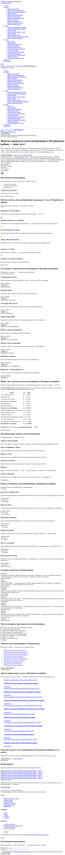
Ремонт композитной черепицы (16, 29)
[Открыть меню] (36, 66)
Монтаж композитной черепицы (16, 12)
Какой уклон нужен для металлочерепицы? (14, 633)
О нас (5, 813)
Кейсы (6, 814)
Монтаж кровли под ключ (11, 798)
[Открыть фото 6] (21, 778)
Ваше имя (3, 848)
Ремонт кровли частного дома (16, 32)
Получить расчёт (30, 66)
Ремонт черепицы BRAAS (15, 38)
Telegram (13, 132)
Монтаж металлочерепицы (15, 15)
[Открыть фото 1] (21, 770)
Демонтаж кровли (12, 56)
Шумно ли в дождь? (8, 637)
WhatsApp (5, 132)
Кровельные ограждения (14, 44)
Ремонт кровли (11, 30)
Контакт (6, 832)
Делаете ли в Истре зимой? (10, 638)
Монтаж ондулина (12, 19)
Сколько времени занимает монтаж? (12, 632)
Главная (6, 6)
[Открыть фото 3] (21, 773)
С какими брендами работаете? (11, 629)
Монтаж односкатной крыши (15, 18)
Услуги (6, 39)
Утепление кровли (12, 50)
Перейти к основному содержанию (11, 1)
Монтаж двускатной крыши (15, 10)
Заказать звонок (6, 758)
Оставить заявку (5, 787)
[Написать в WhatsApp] (2, 64)
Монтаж (6, 7)
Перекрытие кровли (13, 46)
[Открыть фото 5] (21, 776)
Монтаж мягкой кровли (14, 16)
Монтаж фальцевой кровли (15, 22)
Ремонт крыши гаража (13, 35)
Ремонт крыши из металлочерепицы (17, 36)
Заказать (4, 285)
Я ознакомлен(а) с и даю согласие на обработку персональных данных (33, 851)
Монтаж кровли (12, 13)
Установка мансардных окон (15, 58)
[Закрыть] (14, 68)
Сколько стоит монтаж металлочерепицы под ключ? (17, 627)
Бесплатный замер (6, 155)
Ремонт (6, 26)
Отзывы (6, 816)
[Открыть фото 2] (21, 772)
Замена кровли (11, 42)
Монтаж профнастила (13, 21)
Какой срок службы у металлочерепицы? (14, 630)
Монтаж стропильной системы (16, 55)
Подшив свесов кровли (14, 47)
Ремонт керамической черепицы (16, 27)
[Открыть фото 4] (21, 775)
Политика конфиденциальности (39, 834)
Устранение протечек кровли (15, 52)
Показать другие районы (8, 668)
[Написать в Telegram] (3, 64)
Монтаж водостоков (13, 9)
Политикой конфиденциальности (23, 851)
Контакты (7, 59)
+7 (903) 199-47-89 (22, 155)
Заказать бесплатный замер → (9, 190)
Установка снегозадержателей (16, 49)
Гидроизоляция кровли (14, 53)
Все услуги (10, 41)
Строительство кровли (14, 24)
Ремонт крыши (11, 33)
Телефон (3, 850)
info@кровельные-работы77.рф (13, 826)
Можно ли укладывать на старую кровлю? (14, 635)
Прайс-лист (7, 61)
